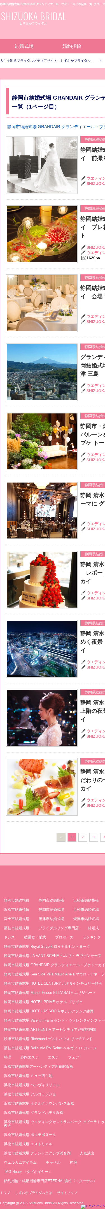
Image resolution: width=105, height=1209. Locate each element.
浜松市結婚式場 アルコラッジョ (30, 1094)
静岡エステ (29, 1057)
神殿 (73, 1162)
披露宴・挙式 (35, 937)
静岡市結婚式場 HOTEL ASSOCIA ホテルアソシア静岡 (49, 1011)
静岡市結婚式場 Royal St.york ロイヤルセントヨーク (47, 946)
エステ (53, 1057)
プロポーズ (64, 937)
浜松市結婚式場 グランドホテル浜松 (33, 1112)
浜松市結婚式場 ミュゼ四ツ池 (28, 1076)
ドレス (9, 937)
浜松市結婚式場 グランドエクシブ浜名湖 (37, 1153)
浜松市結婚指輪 (16, 909)
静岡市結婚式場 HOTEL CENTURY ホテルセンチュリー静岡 (53, 983)
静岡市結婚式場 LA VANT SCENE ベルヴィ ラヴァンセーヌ (52, 956)
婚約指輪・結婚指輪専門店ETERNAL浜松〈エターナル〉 (50, 1181)
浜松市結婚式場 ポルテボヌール (30, 1135)
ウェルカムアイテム (20, 1162)
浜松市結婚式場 (86, 909)
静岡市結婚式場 (51, 909)
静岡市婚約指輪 (16, 900)
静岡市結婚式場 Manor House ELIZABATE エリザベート (50, 992)
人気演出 (87, 1153)
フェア (73, 1057)
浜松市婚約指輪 (86, 900)
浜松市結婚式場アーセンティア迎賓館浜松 (38, 1066)
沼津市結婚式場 (51, 919)
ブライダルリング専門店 (59, 928)
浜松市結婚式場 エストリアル (28, 1144)
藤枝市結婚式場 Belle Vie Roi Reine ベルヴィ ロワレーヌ (50, 1048)
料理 (7, 1057)
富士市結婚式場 (16, 919)
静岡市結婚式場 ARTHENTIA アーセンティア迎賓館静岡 (50, 1029)
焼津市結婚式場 (86, 919)
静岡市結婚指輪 (51, 900)
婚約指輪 (71, 46)
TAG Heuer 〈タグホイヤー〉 (28, 1171)
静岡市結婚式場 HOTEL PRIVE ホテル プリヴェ (43, 1002)
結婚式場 (24, 46)
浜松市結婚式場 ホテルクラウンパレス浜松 (39, 1103)
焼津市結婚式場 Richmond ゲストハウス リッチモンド (48, 1039)
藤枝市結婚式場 (16, 928)
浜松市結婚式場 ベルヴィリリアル (32, 1085)
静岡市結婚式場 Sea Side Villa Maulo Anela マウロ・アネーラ (54, 974)
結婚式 (93, 928)
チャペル (53, 1162)
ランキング (92, 937)
